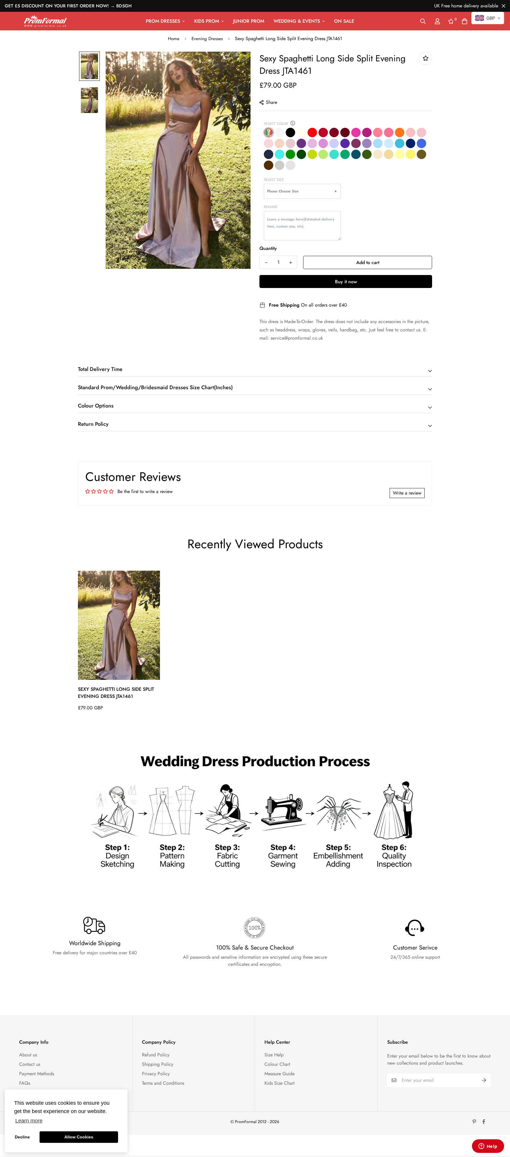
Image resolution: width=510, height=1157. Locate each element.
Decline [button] (22, 1137)
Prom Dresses (163, 21)
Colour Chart (277, 1064)
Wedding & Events (297, 21)
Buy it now (346, 281)
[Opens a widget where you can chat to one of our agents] (488, 1146)
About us (28, 1054)
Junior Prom (248, 21)
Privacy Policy (156, 1073)
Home (173, 38)
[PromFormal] (45, 21)
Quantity (268, 248)
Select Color (276, 123)
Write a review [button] (407, 493)
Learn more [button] (28, 1121)
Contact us (29, 1064)
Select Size (274, 179)
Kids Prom (206, 21)
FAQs (24, 1083)
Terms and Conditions (163, 1083)
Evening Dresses (207, 38)
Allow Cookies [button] (78, 1137)
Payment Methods (36, 1073)
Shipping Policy (157, 1064)
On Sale (344, 21)
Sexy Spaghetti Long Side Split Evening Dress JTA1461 (116, 693)
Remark (270, 207)
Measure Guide (279, 1073)
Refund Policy (155, 1054)
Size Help (274, 1054)
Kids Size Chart (279, 1083)
